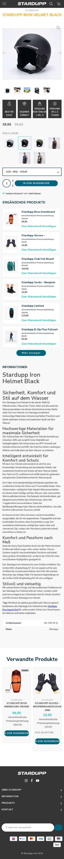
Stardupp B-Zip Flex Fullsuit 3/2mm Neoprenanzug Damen (39, 329)
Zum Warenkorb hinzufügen (38, 226)
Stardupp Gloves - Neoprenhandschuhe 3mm (37, 235)
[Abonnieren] (58, 827)
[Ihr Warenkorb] (59, 3)
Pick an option (44, 732)
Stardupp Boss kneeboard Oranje (38, 212)
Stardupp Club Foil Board (37, 259)
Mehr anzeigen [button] (31, 352)
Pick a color (10, 133)
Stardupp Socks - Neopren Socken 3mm (38, 282)
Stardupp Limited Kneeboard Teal (32, 306)
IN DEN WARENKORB (36, 183)
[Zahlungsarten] (13, 839)
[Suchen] (51, 3)
